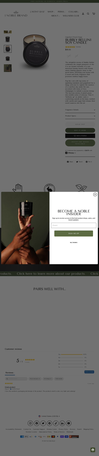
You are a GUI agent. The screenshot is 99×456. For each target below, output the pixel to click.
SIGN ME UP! (73, 233)
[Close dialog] (95, 194)
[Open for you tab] (92, 450)
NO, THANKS (73, 242)
